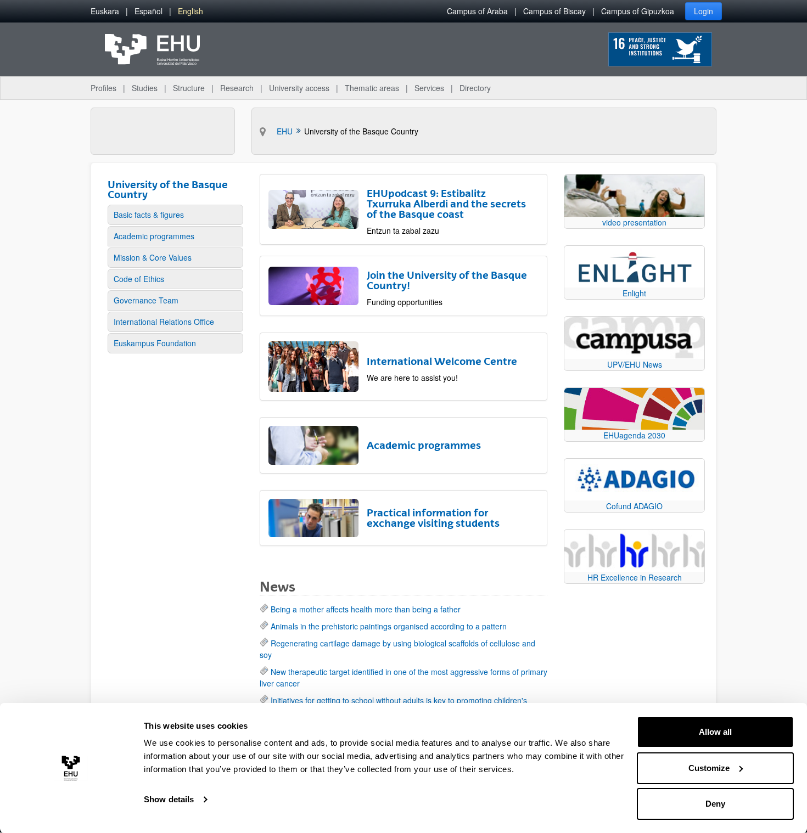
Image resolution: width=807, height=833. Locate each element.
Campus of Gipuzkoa (637, 10)
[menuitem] (105, 11)
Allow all (715, 731)
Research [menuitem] (237, 87)
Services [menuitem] (429, 87)
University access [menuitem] (299, 87)
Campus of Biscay (554, 10)
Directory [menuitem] (475, 87)
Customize (709, 768)
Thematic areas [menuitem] (372, 87)
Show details (169, 799)
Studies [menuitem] (145, 87)
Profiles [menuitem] (103, 87)
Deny (715, 803)
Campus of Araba (477, 10)
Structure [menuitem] (189, 87)
